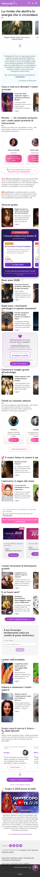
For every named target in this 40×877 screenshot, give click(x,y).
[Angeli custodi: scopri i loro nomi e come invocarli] (17, 31)
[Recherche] (29, 3)
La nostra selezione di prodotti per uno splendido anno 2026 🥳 (19, 512)
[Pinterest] (20, 845)
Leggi (16, 111)
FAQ (29, 850)
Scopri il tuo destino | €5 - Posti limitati (13, 158)
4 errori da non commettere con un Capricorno (22, 487)
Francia (26, 863)
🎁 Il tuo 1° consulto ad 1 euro (17, 619)
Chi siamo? (23, 850)
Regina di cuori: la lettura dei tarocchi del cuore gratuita (22, 211)
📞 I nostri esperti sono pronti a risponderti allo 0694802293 (19, 171)
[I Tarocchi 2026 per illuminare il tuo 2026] (13, 534)
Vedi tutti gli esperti (18, 449)
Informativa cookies (16, 858)
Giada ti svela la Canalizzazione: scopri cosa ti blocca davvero (23, 697)
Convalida (20, 650)
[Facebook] (10, 845)
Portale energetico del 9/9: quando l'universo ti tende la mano (22, 316)
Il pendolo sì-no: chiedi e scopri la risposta (21, 575)
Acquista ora (13, 555)
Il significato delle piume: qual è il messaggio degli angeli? (21, 667)
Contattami (13, 440)
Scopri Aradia (15, 767)
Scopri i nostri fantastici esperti (20, 784)
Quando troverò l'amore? (21, 463)
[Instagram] (13, 845)
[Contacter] (32, 3)
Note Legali (5, 858)
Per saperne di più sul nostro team (21, 834)
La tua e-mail (8, 640)
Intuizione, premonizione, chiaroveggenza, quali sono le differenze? (23, 599)
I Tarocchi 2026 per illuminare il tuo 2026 (13, 544)
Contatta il (19, 780)
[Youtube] (17, 845)
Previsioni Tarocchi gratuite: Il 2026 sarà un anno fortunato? (22, 287)
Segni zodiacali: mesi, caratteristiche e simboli (23, 379)
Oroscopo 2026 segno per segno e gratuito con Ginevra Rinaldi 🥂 (22, 97)
